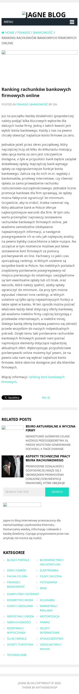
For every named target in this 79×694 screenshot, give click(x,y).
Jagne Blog (26, 683)
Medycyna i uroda (20, 616)
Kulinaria (47, 600)
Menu (8, 22)
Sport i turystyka (20, 644)
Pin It (46, 398)
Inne (43, 588)
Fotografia (48, 582)
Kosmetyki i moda (20, 600)
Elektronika (49, 570)
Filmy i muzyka (51, 576)
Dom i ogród (16, 570)
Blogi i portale (18, 560)
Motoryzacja (49, 616)
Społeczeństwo (51, 639)
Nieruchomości (19, 622)
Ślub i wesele (17, 639)
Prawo (45, 622)
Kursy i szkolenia (20, 606)
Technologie (17, 655)
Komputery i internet (23, 594)
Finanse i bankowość (32, 104)
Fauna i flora (17, 576)
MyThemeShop (46, 687)
